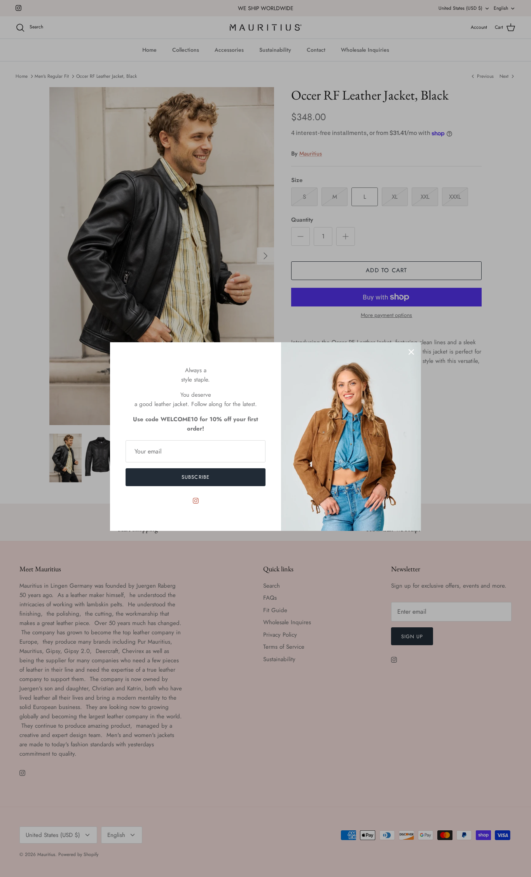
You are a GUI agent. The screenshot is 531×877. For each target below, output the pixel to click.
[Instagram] (196, 501)
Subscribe (195, 477)
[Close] (411, 352)
